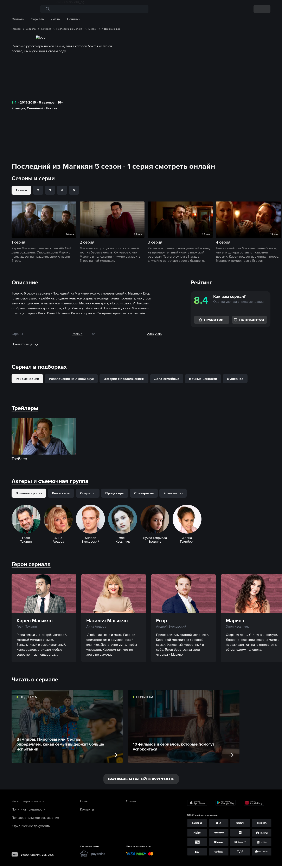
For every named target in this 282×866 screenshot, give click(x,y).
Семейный (35, 108)
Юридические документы (31, 826)
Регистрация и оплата (28, 801)
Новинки (73, 19)
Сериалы (37, 19)
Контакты (87, 809)
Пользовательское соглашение (35, 817)
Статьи (131, 801)
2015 (158, 334)
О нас (84, 801)
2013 (150, 334)
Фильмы (18, 19)
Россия (51, 108)
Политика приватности (28, 809)
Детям (55, 19)
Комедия (18, 108)
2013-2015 (28, 102)
